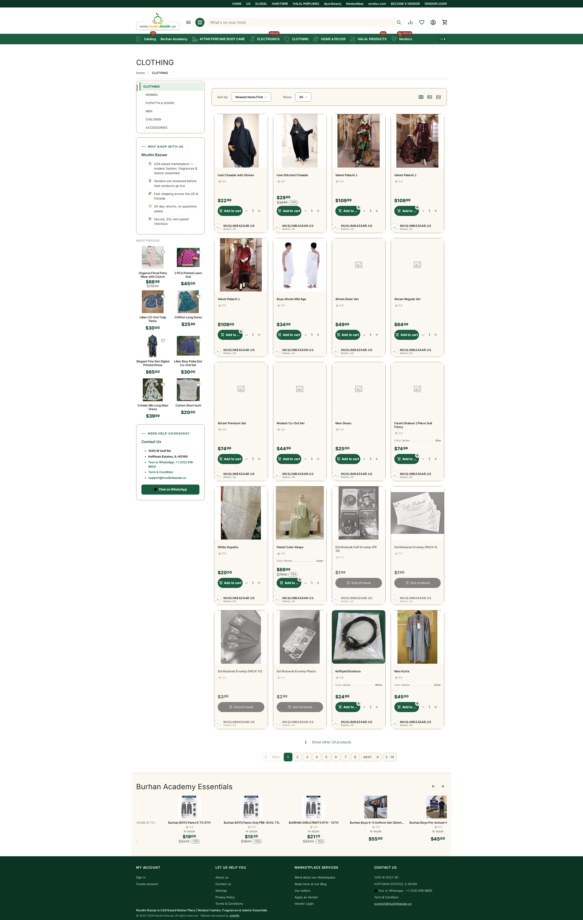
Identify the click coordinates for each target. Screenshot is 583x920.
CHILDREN (153, 119)
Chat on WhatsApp (173, 489)
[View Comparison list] (410, 22)
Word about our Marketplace (315, 877)
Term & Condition (160, 472)
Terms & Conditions (229, 903)
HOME (236, 3)
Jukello (234, 915)
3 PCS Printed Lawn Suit (188, 274)
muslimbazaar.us (239, 226)
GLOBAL (261, 3)
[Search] (399, 22)
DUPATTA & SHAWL (160, 103)
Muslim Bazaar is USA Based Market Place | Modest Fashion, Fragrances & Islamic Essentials (201, 910)
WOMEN (152, 95)
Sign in (141, 877)
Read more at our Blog (310, 884)
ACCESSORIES (156, 127)
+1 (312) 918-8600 (419, 890)
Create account (147, 884)
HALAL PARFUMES (306, 3)
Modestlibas (354, 3)
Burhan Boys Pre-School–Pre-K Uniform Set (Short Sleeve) (415, 822)
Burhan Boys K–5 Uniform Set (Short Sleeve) (353, 822)
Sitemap (221, 890)
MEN (149, 111)
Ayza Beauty (332, 3)
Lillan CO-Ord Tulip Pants (153, 319)
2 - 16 (389, 757)
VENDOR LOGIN (435, 3)
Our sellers (302, 890)
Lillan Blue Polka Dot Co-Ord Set (188, 363)
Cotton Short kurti (188, 405)
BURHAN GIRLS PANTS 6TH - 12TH (291, 822)
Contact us (223, 884)
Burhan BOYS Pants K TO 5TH (167, 822)
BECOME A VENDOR (405, 3)
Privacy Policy (225, 897)
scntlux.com (377, 3)
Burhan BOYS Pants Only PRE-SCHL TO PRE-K (229, 822)
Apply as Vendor (306, 897)
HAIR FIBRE (280, 3)
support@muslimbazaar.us (167, 478)
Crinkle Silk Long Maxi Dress (153, 407)
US (248, 3)
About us (221, 877)
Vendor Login (304, 903)
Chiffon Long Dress (188, 317)
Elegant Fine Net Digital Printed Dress (152, 363)
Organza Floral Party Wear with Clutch (153, 274)
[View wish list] (421, 22)
